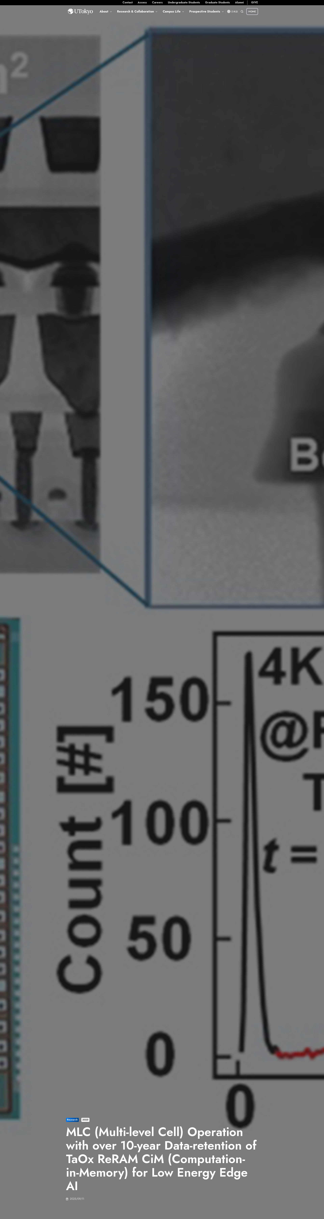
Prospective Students (204, 11)
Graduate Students (217, 2)
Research (72, 1119)
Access (142, 2)
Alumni (239, 2)
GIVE (254, 2)
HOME (252, 11)
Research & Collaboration (135, 11)
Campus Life (172, 11)
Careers (157, 2)
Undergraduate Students (184, 2)
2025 (85, 1119)
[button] (242, 11)
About (104, 11)
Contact (128, 2)
